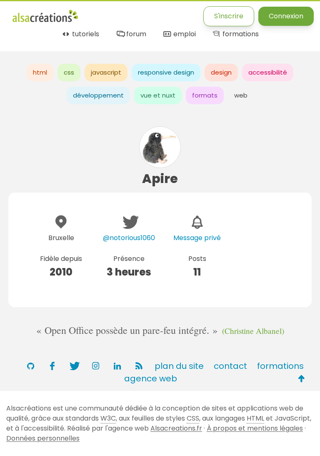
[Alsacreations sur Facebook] (52, 366)
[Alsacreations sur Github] (30, 366)
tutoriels (84, 34)
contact (230, 366)
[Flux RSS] (139, 366)
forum (135, 34)
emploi (183, 34)
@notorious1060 (129, 238)
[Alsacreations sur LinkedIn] (117, 366)
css (69, 72)
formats (205, 95)
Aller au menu (35, 13)
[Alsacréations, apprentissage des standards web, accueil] (45, 21)
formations (240, 34)
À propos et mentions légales (255, 428)
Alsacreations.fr (176, 428)
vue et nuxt (157, 95)
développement (98, 95)
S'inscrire (228, 16)
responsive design (166, 72)
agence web (150, 378)
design (221, 72)
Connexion (286, 16)
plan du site (179, 366)
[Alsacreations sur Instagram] (95, 366)
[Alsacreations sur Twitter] (74, 366)
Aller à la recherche (163, 13)
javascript (106, 72)
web (241, 95)
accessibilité (267, 72)
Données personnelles (43, 438)
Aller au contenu (94, 13)
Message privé (197, 238)
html (40, 72)
